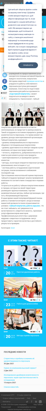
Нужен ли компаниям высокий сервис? (20, 368)
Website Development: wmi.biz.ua (19, 409)
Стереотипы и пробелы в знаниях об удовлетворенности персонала (19, 359)
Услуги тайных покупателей (13, 398)
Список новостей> (11, 387)
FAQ (28, 398)
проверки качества (35, 81)
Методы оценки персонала (28, 335)
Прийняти (28, 65)
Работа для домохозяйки (27, 303)
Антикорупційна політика (27, 407)
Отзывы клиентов (24, 395)
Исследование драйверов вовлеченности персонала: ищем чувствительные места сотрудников (21, 377)
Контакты (6, 401)
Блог (13, 228)
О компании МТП (7, 395)
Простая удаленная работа (28, 272)
